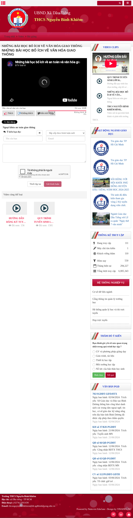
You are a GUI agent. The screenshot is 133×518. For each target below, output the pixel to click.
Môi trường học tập (105, 364)
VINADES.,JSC (124, 509)
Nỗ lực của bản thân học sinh (110, 369)
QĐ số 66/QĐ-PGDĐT (104, 442)
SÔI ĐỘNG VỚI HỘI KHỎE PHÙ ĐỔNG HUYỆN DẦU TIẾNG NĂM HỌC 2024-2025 (110, 184)
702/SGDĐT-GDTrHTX (104, 394)
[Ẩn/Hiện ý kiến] (40, 132)
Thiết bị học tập (104, 360)
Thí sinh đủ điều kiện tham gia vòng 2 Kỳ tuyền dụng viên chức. (119, 200)
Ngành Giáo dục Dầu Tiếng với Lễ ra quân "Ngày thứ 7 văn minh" (120, 219)
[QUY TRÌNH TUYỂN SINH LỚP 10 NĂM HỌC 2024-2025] (44, 208)
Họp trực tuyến (99, 320)
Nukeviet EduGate (96, 509)
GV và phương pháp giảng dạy (111, 351)
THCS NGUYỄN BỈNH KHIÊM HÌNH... (117, 108)
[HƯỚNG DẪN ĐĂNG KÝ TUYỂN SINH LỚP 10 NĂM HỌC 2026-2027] (16, 208)
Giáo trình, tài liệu (105, 356)
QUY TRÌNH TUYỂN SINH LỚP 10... (117, 79)
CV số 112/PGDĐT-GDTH (106, 474)
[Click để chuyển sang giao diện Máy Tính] (120, 514)
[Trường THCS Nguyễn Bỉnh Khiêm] (18, 18)
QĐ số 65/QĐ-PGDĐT (104, 458)
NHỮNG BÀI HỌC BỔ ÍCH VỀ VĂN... (117, 93)
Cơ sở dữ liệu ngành (102, 292)
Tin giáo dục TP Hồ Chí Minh (119, 143)
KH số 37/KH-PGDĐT (104, 427)
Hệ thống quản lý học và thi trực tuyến (108, 311)
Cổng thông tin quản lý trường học (107, 301)
